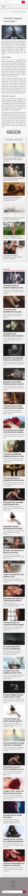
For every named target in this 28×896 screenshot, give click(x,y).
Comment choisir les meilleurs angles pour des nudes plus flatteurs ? (13, 288)
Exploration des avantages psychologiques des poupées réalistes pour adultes (13, 505)
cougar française (11, 59)
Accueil (2, 11)
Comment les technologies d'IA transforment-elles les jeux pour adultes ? (13, 432)
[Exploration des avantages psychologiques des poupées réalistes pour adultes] (14, 494)
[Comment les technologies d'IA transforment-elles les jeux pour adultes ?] (14, 422)
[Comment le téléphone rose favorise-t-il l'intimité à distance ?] (14, 228)
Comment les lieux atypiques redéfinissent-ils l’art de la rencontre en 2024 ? (12, 198)
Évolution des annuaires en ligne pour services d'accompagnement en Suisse (13, 553)
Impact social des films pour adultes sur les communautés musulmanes (13, 576)
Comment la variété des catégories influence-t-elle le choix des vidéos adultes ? (13, 457)
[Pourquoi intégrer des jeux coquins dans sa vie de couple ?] (14, 687)
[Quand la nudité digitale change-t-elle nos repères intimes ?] (14, 170)
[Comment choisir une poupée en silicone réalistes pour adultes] (14, 614)
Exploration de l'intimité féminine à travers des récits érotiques (13, 384)
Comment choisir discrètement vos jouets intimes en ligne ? (12, 312)
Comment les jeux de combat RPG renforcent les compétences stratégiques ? (14, 480)
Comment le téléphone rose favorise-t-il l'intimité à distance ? (13, 237)
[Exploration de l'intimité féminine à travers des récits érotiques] (14, 374)
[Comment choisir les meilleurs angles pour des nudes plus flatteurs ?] (14, 277)
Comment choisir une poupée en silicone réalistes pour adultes (13, 625)
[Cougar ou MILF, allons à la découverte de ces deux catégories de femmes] (14, 783)
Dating (13, 881)
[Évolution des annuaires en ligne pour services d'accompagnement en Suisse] (14, 542)
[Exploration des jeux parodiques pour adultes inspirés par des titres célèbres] (14, 518)
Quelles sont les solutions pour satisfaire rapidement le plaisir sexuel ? (13, 841)
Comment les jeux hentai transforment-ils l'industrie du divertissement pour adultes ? (13, 409)
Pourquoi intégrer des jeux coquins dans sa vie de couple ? (13, 697)
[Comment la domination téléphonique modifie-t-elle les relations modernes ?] (14, 247)
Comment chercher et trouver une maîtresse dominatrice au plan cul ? (12, 649)
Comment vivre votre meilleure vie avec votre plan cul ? (12, 673)
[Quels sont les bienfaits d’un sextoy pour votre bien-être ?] (14, 855)
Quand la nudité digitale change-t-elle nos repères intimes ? (13, 179)
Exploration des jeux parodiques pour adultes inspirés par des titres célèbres (12, 529)
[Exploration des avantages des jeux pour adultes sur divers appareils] (14, 350)
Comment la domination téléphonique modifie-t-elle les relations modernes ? (12, 257)
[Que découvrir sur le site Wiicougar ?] (14, 807)
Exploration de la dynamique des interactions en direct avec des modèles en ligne (13, 337)
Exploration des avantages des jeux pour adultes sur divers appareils (13, 360)
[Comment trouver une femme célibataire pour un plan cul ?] (14, 759)
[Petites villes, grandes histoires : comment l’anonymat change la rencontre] (14, 150)
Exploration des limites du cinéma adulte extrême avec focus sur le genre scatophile (13, 602)
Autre (7, 11)
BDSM (13, 885)
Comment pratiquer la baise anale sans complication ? (13, 744)
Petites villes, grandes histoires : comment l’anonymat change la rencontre (13, 159)
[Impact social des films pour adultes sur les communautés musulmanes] (14, 566)
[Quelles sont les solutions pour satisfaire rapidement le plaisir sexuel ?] (14, 831)
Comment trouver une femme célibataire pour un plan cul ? (13, 769)
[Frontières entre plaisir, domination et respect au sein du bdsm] (14, 209)
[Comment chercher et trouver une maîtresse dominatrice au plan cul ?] (14, 638)
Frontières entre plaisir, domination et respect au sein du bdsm (13, 218)
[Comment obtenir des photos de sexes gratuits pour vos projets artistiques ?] (14, 711)
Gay (13, 883)
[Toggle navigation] (3, 7)
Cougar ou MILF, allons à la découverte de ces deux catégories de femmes (13, 793)
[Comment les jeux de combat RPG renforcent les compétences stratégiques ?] (14, 470)
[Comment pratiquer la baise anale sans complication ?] (14, 735)
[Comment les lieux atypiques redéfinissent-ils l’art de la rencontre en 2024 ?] (14, 189)
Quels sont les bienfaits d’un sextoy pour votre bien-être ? (13, 865)
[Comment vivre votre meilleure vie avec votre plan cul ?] (14, 662)
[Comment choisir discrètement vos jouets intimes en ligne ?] (14, 301)
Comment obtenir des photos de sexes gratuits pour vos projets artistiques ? (13, 722)
